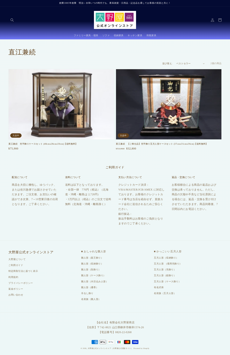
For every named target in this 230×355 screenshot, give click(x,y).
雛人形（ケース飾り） (93, 275)
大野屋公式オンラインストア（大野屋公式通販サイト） (110, 348)
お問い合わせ (15, 295)
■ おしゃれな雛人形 (93, 251)
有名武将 (159, 287)
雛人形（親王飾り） (92, 258)
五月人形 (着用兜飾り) (167, 263)
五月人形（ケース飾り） (167, 281)
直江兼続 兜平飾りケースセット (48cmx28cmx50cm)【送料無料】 (43, 144)
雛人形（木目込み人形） (94, 281)
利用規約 (13, 277)
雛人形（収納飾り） (92, 263)
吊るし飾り (87, 293)
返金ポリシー (15, 289)
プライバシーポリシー (20, 283)
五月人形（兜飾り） (165, 269)
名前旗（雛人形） (91, 299)
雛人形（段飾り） (91, 269)
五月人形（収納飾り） (166, 258)
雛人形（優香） (89, 287)
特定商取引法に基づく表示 (23, 271)
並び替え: (167, 63)
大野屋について (17, 259)
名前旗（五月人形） (165, 293)
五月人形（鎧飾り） (165, 275)
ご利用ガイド (15, 265)
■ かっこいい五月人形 (168, 251)
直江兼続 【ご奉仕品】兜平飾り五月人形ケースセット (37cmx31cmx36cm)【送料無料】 (162, 144)
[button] (12, 20)
